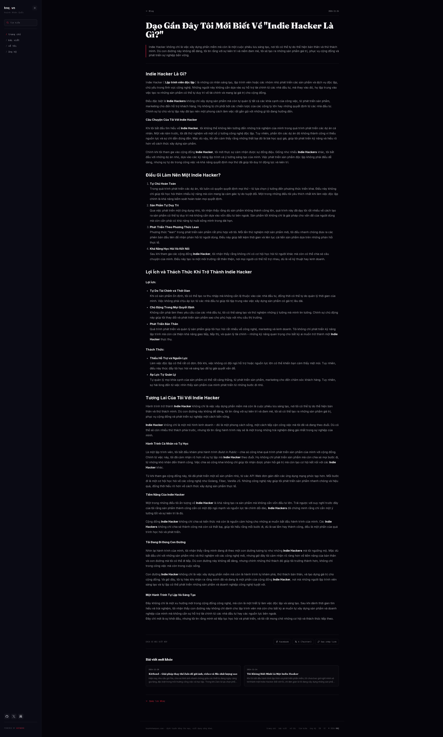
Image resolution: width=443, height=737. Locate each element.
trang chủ (13, 34)
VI (325, 728)
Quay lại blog (157, 701)
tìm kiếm (303, 728)
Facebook (284, 642)
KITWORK (20, 728)
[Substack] (21, 716)
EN (320, 728)
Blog (151, 11)
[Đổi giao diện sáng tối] (34, 8)
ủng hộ (11, 51)
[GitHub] (7, 716)
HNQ (337, 728)
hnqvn (9, 8)
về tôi (11, 45)
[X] (14, 716)
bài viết (12, 40)
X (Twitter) (304, 642)
